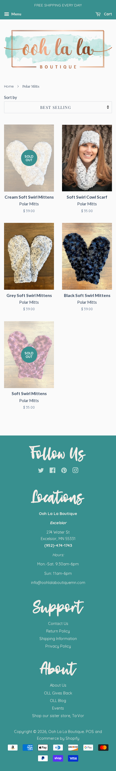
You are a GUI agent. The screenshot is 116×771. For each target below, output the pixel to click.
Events (58, 708)
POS (90, 731)
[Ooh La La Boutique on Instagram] (75, 471)
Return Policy (58, 631)
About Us (58, 685)
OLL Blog (58, 700)
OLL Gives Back (58, 693)
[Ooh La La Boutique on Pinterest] (64, 471)
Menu (16, 14)
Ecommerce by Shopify (58, 738)
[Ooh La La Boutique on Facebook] (52, 471)
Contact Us (58, 623)
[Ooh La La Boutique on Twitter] (41, 471)
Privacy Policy (58, 646)
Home (9, 86)
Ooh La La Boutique (66, 731)
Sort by (10, 97)
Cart (107, 14)
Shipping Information (58, 638)
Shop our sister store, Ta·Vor (58, 715)
